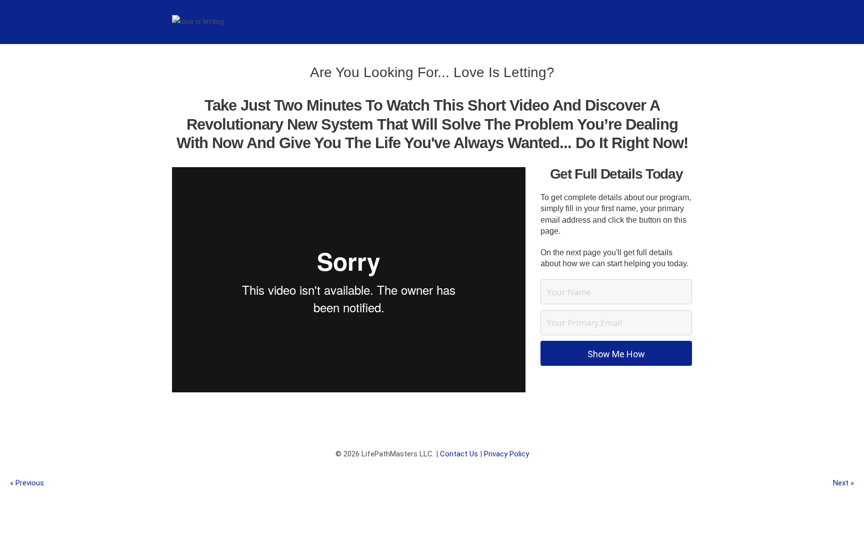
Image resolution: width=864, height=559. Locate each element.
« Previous (27, 482)
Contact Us (459, 453)
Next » (843, 482)
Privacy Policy (506, 453)
